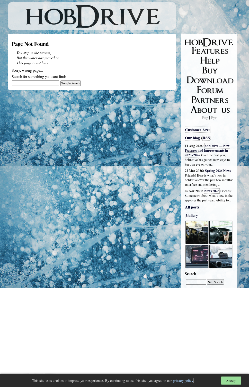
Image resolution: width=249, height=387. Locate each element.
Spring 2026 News (218, 170)
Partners (195, 99)
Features (195, 50)
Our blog (192, 137)
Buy (191, 70)
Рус (214, 117)
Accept (231, 380)
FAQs (193, 60)
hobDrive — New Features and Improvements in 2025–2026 (207, 150)
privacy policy (183, 380)
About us (196, 108)
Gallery (192, 215)
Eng (205, 117)
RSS (206, 137)
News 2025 (211, 191)
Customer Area (198, 129)
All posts (192, 207)
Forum (193, 89)
